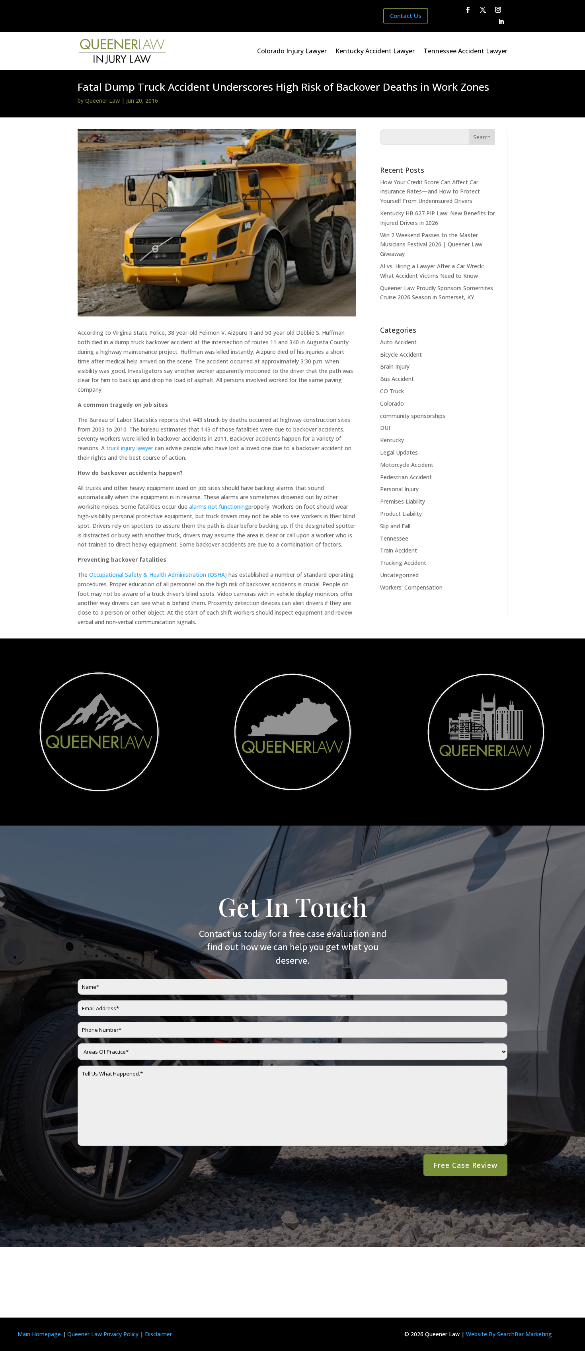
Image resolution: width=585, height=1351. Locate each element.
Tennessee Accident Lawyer (465, 51)
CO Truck (392, 391)
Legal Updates (399, 452)
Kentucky (392, 440)
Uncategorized (399, 575)
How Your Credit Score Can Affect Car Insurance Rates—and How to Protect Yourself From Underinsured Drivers (430, 191)
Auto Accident (398, 342)
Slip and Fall (395, 526)
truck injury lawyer (129, 448)
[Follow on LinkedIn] (501, 22)
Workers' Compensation (411, 587)
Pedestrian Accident (406, 477)
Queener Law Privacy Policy (102, 1334)
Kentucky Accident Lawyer (375, 51)
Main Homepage (39, 1334)
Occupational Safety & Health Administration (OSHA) (158, 574)
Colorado (392, 403)
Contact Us (405, 16)
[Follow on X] (483, 10)
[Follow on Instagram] (498, 10)
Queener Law (102, 100)
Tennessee (394, 538)
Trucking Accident (403, 562)
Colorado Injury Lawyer (292, 51)
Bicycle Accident (401, 354)
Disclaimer (158, 1334)
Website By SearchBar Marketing (509, 1334)
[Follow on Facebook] (468, 10)
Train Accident (398, 550)
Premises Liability (402, 501)
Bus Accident (397, 379)
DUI (385, 427)
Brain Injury (395, 366)
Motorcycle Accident (406, 465)
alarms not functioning (218, 506)
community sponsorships (412, 416)
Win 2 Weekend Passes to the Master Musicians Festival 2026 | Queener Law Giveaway (431, 244)
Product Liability (401, 513)
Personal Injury (399, 489)
